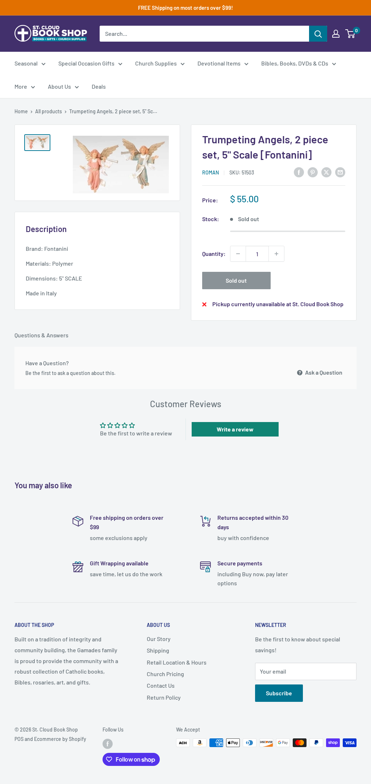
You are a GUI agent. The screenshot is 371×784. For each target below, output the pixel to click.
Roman (210, 172)
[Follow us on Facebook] (108, 743)
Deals (99, 86)
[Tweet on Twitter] (326, 171)
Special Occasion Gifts (86, 63)
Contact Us (161, 685)
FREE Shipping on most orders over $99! (185, 7)
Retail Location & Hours (177, 662)
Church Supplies (156, 63)
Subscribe (279, 693)
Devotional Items (219, 63)
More (20, 86)
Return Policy (164, 697)
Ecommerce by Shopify (60, 739)
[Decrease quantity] (238, 253)
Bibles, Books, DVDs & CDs (294, 63)
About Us (59, 86)
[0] (350, 33)
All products (48, 111)
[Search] (318, 34)
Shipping (158, 650)
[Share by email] (340, 171)
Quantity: (214, 253)
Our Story (159, 638)
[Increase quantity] (276, 253)
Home (21, 111)
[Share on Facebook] (299, 171)
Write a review (235, 429)
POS (19, 739)
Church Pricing (165, 673)
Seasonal (26, 63)
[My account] (335, 34)
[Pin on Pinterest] (313, 171)
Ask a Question (323, 372)
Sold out (236, 280)
